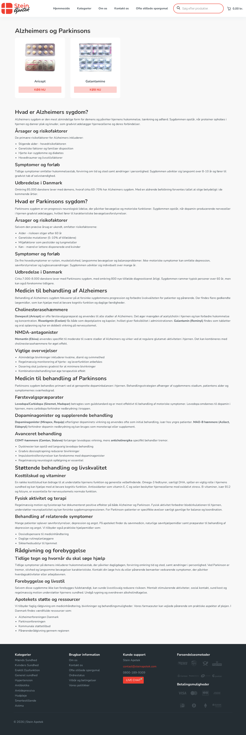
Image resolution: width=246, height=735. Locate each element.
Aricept (40, 81)
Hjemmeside (61, 8)
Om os (103, 8)
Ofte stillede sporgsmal (152, 8)
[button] (40, 90)
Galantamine (95, 81)
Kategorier (84, 8)
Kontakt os (121, 8)
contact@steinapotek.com (139, 666)
